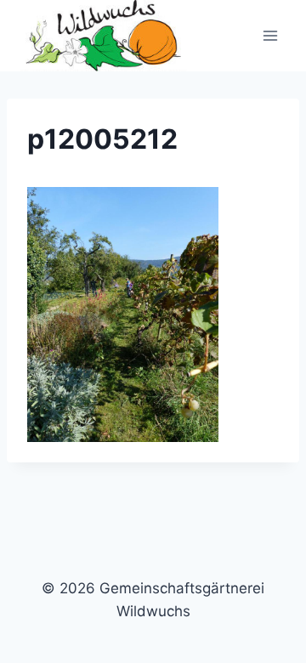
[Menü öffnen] (270, 36)
